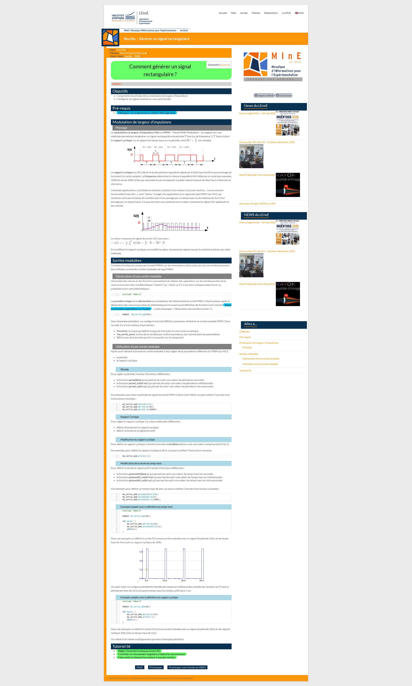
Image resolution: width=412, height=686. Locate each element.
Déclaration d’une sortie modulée (261, 358)
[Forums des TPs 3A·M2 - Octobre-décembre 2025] (251, 145)
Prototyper (156, 667)
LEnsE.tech (285, 95)
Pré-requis (245, 337)
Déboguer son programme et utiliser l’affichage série (146, 112)
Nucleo (128, 56)
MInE (140, 667)
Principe (247, 347)
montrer (225, 64)
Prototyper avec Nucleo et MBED (187, 667)
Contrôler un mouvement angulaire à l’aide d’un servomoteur (151, 654)
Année (244, 12)
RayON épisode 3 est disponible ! (257, 174)
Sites (233, 12)
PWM (137, 56)
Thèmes (256, 12)
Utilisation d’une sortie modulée (260, 363)
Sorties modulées (248, 353)
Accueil (223, 12)
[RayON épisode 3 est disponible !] (288, 174)
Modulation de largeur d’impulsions (259, 342)
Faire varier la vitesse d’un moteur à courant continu (146, 657)
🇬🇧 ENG (299, 12)
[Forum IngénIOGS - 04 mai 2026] (288, 113)
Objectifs (244, 331)
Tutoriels (121, 49)
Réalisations (271, 12)
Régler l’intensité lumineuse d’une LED (139, 650)
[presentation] (185, 136)
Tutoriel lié (245, 370)
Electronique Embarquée (133, 52)
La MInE (286, 12)
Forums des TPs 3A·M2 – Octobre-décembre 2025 (267, 142)
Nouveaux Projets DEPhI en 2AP (257, 203)
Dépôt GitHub (265, 95)
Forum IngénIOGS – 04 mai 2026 (257, 113)
